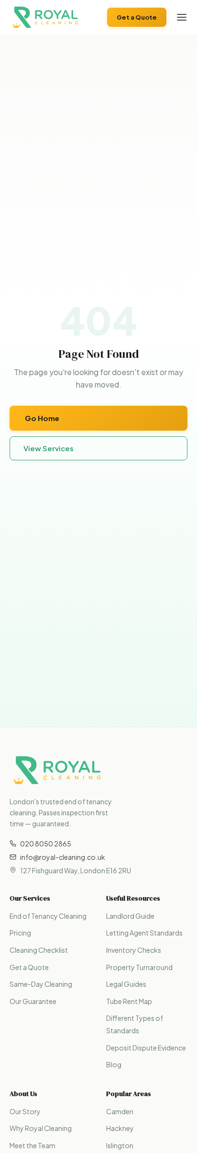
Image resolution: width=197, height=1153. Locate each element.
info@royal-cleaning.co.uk (62, 857)
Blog (113, 1064)
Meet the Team (32, 1145)
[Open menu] (181, 17)
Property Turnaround (139, 967)
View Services (48, 448)
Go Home (42, 417)
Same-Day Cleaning (41, 984)
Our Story (25, 1111)
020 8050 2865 (45, 843)
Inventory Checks (133, 950)
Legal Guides (126, 984)
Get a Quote (137, 17)
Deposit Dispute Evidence (146, 1047)
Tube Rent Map (129, 1001)
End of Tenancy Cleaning (48, 916)
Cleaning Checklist (39, 950)
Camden (119, 1111)
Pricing (20, 932)
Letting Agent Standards (144, 932)
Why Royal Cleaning (41, 1128)
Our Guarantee (33, 1001)
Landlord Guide (130, 916)
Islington (119, 1145)
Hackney (120, 1128)
